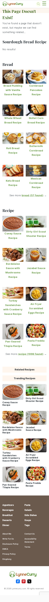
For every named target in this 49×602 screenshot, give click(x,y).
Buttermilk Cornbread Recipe (36, 150)
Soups (27, 520)
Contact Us (29, 534)
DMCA (5, 549)
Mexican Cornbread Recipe (36, 183)
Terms (27, 547)
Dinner (5, 525)
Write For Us (8, 539)
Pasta (27, 505)
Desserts (7, 520)
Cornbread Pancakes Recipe (36, 90)
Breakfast (7, 515)
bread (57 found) (32, 195)
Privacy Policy (9, 554)
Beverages (8, 510)
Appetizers (8, 505)
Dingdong (6, 559)
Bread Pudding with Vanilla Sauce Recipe (13, 90)
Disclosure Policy (10, 544)
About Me (6, 534)
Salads (28, 510)
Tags (27, 525)
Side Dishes (30, 515)
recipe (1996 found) (30, 354)
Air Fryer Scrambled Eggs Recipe (36, 308)
